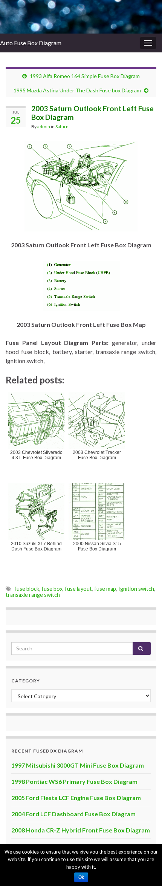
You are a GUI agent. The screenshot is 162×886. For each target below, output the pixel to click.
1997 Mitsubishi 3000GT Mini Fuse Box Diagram (77, 765)
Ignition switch (136, 589)
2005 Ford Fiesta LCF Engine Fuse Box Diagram (76, 797)
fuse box (52, 589)
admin (43, 126)
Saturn (62, 126)
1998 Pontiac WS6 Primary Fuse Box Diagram (74, 781)
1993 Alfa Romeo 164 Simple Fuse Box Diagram (85, 76)
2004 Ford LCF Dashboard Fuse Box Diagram (73, 813)
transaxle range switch (33, 595)
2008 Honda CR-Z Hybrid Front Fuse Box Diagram (80, 830)
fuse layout (78, 589)
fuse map (105, 589)
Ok (81, 877)
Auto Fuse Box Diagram (30, 42)
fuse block (26, 589)
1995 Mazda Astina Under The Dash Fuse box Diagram (77, 90)
